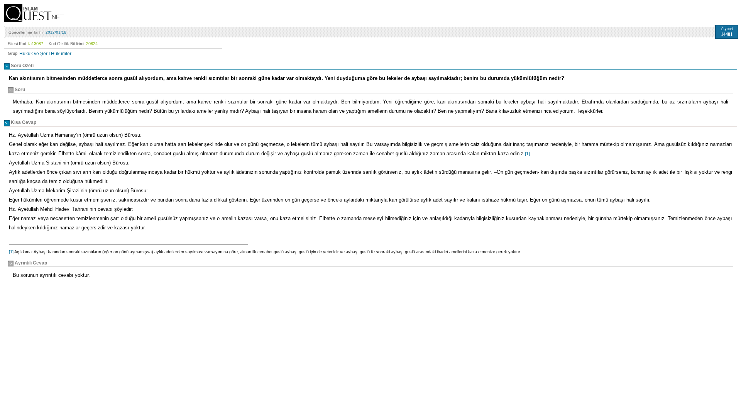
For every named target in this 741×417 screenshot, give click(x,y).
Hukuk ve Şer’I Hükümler (45, 53)
